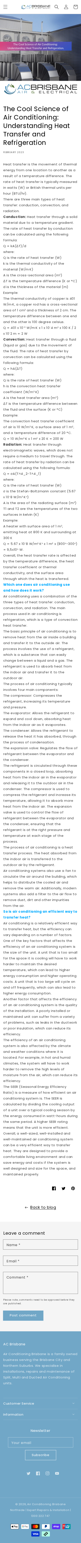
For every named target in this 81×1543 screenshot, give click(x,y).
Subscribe (40, 1455)
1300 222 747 (40, 1516)
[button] (5, 7)
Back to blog (43, 1207)
